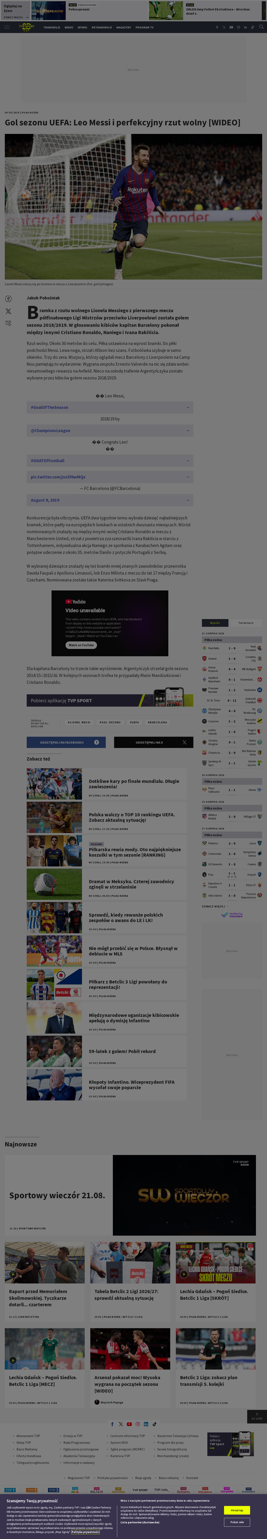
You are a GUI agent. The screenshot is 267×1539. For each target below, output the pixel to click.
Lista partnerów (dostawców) (140, 1522)
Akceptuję (237, 1510)
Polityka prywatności (85, 1532)
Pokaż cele (237, 1522)
